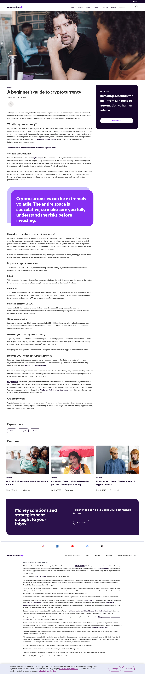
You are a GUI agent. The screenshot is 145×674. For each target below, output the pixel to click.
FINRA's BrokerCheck (34, 603)
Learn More (116, 121)
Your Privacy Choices (125, 555)
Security (109, 555)
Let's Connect (81, 522)
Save (72, 7)
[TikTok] (102, 546)
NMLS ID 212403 (41, 577)
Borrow (105, 7)
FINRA (86, 600)
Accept (114, 668)
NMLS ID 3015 (80, 566)
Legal (87, 555)
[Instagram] (42, 546)
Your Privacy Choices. (68, 669)
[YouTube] (72, 546)
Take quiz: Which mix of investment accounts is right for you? (31, 147)
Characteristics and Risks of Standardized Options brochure (90, 611)
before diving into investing (35, 365)
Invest (88, 7)
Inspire (113, 7)
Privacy (97, 555)
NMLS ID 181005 (103, 568)
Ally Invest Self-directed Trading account (56, 390)
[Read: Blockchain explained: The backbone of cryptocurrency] (117, 460)
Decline (128, 668)
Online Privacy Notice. (46, 671)
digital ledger (37, 158)
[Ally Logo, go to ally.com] (135, 2)
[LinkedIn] (57, 546)
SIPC (90, 600)
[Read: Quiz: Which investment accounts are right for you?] (27, 460)
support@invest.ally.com (99, 627)
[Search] (135, 7)
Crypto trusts (12, 382)
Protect (96, 7)
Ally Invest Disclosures (72, 555)
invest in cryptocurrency (46, 139)
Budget (23, 431)
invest (9, 87)
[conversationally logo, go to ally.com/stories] (15, 7)
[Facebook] (87, 546)
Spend (80, 7)
